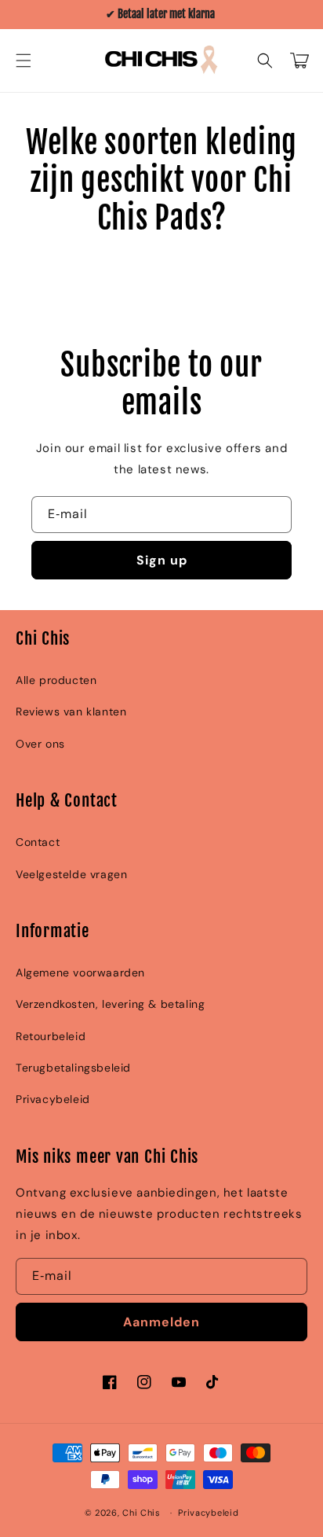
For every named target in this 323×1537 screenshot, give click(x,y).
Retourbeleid (50, 1036)
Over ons (40, 744)
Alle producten (56, 680)
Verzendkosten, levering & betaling (110, 1004)
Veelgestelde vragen (71, 874)
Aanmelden (161, 1322)
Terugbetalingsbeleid (73, 1068)
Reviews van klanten (71, 711)
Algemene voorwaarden (80, 972)
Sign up (161, 560)
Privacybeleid (53, 1099)
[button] (23, 60)
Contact (38, 842)
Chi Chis (141, 1512)
